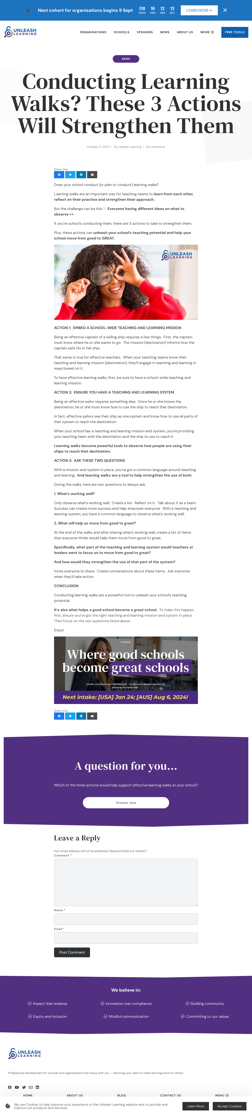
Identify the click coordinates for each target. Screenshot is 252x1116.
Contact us (170, 1095)
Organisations (93, 32)
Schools (122, 32)
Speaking (145, 32)
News (165, 32)
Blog (121, 1095)
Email (59, 929)
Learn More (195, 1106)
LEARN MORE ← (199, 10)
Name (59, 910)
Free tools (235, 32)
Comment (63, 855)
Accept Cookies (230, 1106)
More (205, 32)
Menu (220, 1095)
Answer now (126, 802)
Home (28, 1095)
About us (185, 32)
